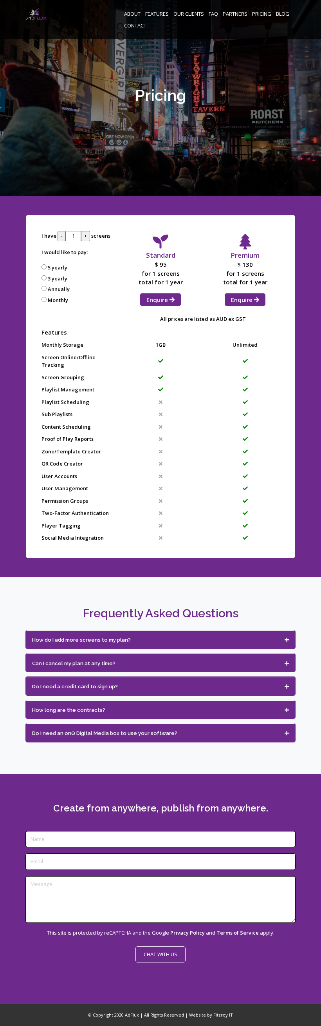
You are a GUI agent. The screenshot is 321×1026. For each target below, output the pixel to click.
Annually (59, 289)
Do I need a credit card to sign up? (75, 686)
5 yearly (57, 267)
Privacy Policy (187, 932)
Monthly (58, 300)
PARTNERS (235, 13)
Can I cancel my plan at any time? (73, 663)
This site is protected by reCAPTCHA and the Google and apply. (160, 932)
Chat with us (160, 954)
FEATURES (157, 13)
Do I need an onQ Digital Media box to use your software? (104, 733)
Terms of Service (237, 932)
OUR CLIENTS (188, 13)
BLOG (282, 13)
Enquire (158, 300)
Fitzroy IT (223, 1015)
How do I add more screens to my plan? (81, 640)
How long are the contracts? (68, 710)
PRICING (261, 13)
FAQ (213, 13)
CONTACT (135, 25)
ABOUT (132, 13)
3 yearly (57, 278)
